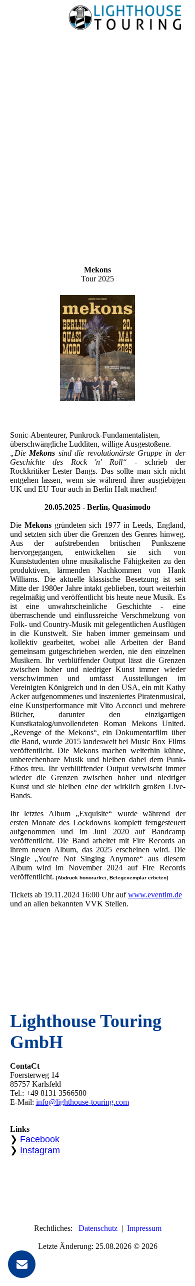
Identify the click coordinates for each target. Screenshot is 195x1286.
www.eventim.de (155, 894)
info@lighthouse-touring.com (82, 1102)
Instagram (40, 1150)
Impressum (144, 1228)
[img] (125, 17)
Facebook (40, 1139)
